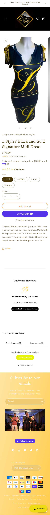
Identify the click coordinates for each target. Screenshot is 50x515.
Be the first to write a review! (25, 309)
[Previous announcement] (5, 3)
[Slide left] (19, 128)
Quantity (5, 191)
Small (7, 179)
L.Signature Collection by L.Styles (23, 495)
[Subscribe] (42, 401)
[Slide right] (31, 128)
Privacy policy (35, 499)
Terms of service (19, 503)
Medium (21, 179)
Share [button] (8, 249)
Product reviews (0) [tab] (13, 343)
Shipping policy (34, 503)
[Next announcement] (45, 3)
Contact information (26, 507)
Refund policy (22, 499)
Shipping (5, 156)
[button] (5, 19)
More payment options (25, 220)
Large (34, 179)
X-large (8, 185)
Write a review (25, 357)
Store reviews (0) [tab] (36, 343)
